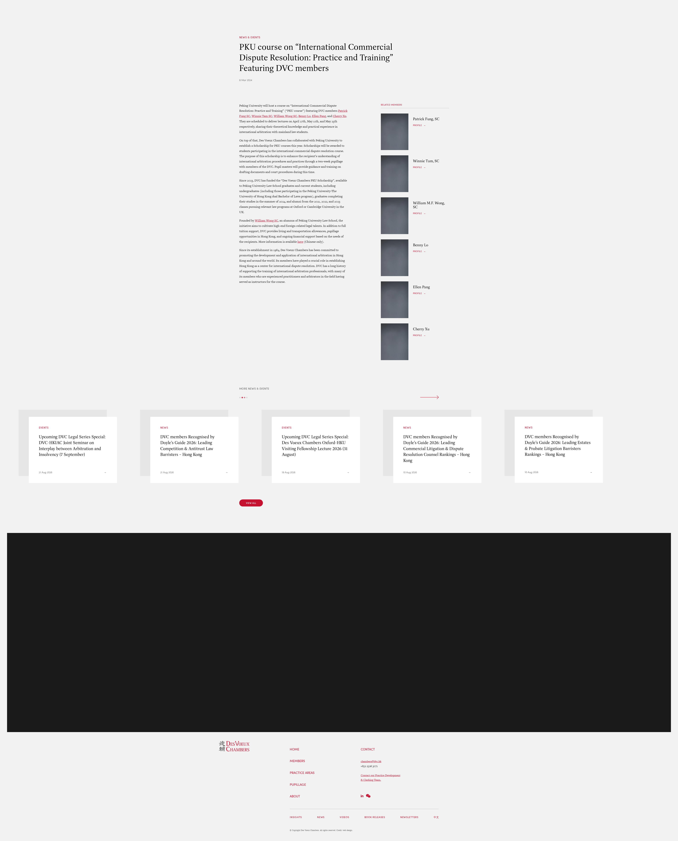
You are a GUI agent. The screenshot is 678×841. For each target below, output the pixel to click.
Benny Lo (304, 116)
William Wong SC (285, 116)
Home (294, 749)
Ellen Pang (319, 116)
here (300, 242)
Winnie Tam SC (262, 116)
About (295, 796)
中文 (436, 817)
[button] (240, 397)
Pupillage (298, 785)
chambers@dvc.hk (371, 761)
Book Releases (374, 817)
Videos (344, 817)
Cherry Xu (339, 116)
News (321, 817)
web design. (348, 830)
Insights (296, 817)
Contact (368, 749)
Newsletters (409, 817)
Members (297, 761)
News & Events (249, 37)
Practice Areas (302, 773)
